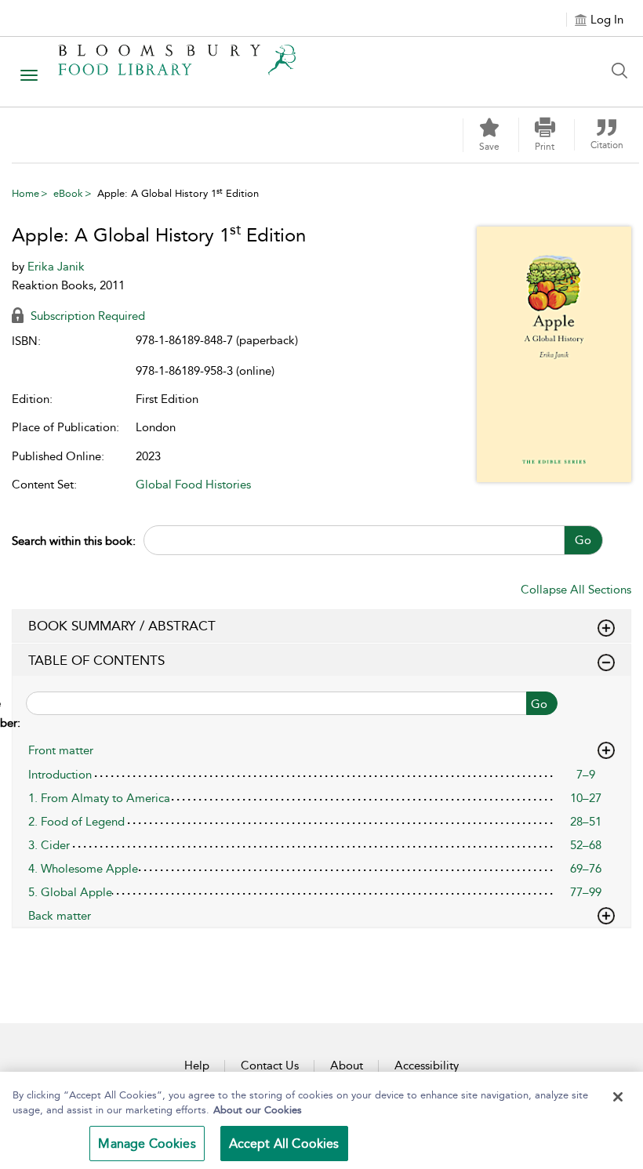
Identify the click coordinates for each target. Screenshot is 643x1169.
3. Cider (49, 845)
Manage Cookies (146, 1143)
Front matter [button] (60, 750)
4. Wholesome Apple (83, 869)
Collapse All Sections (576, 590)
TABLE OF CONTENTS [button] (96, 660)
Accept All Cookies (284, 1143)
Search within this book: (74, 541)
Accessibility (426, 1065)
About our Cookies (257, 1110)
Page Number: (16, 713)
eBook (68, 193)
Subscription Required (86, 316)
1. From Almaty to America (99, 798)
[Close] (618, 1097)
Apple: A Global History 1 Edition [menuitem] (178, 193)
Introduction (60, 775)
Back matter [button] (59, 916)
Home (25, 193)
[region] (321, 1120)
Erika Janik (56, 267)
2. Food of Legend (76, 822)
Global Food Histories (193, 484)
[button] (545, 135)
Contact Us (270, 1065)
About (346, 1065)
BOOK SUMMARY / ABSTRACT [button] (122, 626)
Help (196, 1065)
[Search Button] (623, 70)
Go (583, 540)
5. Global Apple (70, 892)
